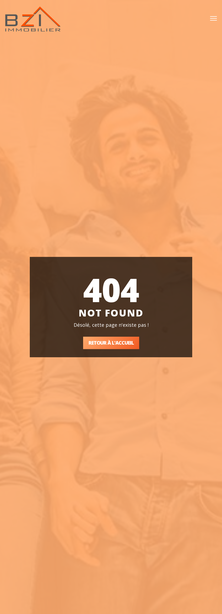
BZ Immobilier (33, 18)
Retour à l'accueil (111, 342)
